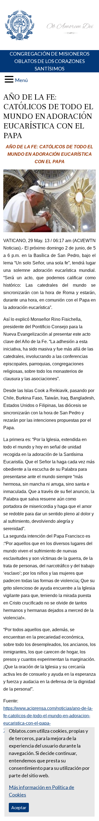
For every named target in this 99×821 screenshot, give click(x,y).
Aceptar (18, 807)
